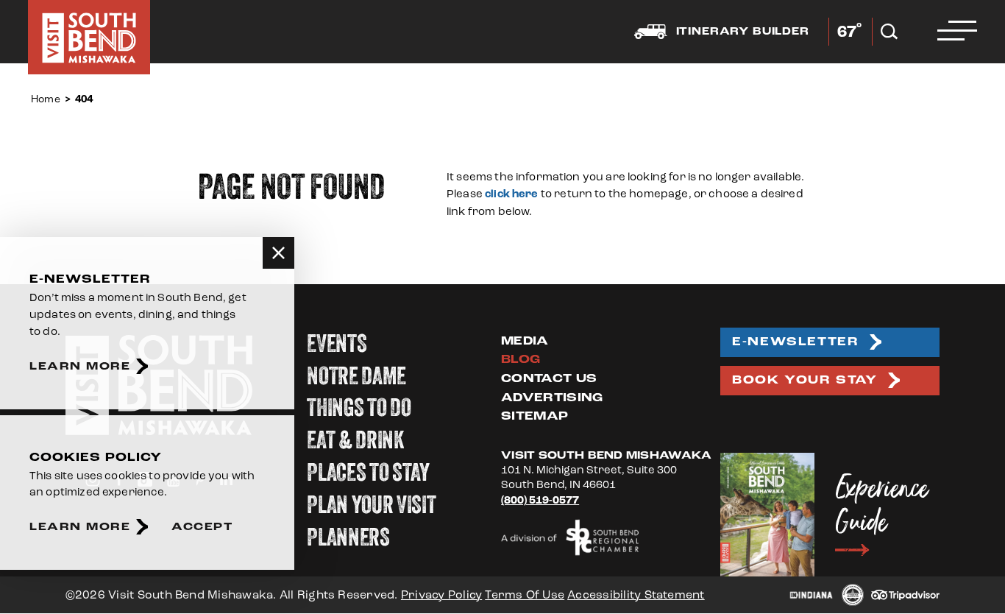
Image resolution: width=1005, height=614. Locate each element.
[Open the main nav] (957, 32)
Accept (201, 526)
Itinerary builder (742, 31)
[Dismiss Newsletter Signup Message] (278, 253)
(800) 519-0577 (540, 500)
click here (512, 194)
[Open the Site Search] (889, 32)
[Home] (89, 37)
